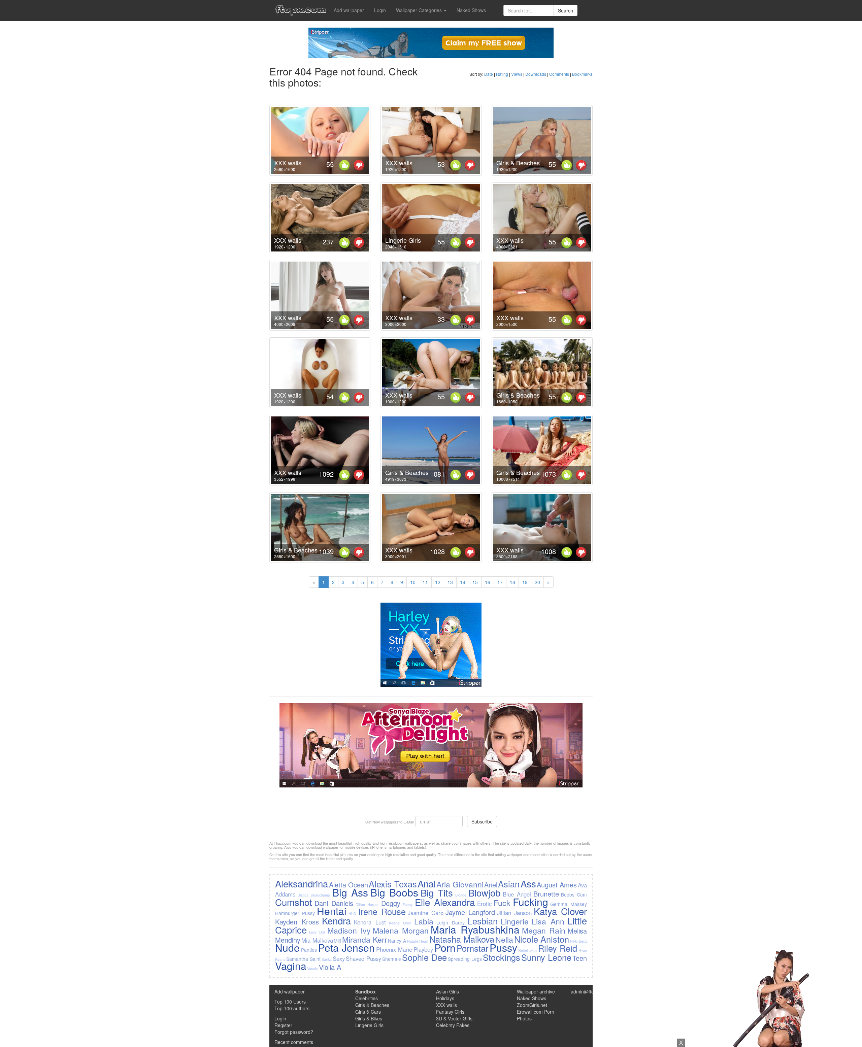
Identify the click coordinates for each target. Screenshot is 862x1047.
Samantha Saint (303, 958)
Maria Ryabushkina (475, 929)
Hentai (331, 911)
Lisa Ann (548, 921)
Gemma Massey (568, 904)
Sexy (339, 958)
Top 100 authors (291, 1008)
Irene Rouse (382, 911)
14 (462, 582)
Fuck (502, 902)
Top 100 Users (290, 1001)
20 (537, 582)
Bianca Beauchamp (314, 895)
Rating (502, 74)
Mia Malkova (317, 940)
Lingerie (515, 921)
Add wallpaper (349, 10)
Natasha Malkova (462, 939)
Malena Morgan (401, 930)
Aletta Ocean (348, 884)
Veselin (312, 968)
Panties (309, 949)
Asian (509, 884)
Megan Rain (544, 930)
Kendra (336, 920)
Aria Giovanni (459, 884)
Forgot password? (293, 1031)
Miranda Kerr (364, 939)
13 (450, 582)
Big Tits (437, 892)
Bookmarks (582, 74)
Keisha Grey (400, 922)
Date (488, 74)
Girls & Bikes (368, 1018)
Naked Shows (471, 10)
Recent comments (293, 1042)
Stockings (501, 957)
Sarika (327, 959)
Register (283, 1025)
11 (425, 582)
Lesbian (483, 921)
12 (437, 582)
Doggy (390, 903)
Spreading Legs (465, 958)
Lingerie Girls (403, 240)
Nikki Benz (578, 941)
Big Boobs (394, 892)
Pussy (503, 947)
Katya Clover (560, 911)
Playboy (423, 949)
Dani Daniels (333, 903)
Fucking (530, 901)
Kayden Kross (297, 921)
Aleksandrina (301, 883)
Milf (337, 940)
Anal (427, 883)
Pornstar (472, 948)
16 (487, 582)
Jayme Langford (470, 912)
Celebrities (366, 998)
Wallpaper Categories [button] (419, 10)
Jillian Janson (514, 913)
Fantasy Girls (450, 1011)
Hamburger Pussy (295, 913)
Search (565, 10)
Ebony (407, 904)
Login (380, 10)
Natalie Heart (418, 941)
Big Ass (350, 892)
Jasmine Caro (425, 913)
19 (525, 582)
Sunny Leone (546, 957)
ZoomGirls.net (532, 1005)
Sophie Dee (424, 957)
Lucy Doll (317, 932)
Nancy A (397, 940)
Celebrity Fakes (452, 1025)
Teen (579, 958)
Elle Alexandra (445, 902)
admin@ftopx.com (590, 991)
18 (512, 582)
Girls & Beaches (518, 162)
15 (475, 582)
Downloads (535, 74)
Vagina (290, 965)
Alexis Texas (393, 884)
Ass (528, 883)
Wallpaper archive (536, 991)
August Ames (557, 884)
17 (500, 582)
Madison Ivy (349, 930)
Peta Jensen (346, 947)
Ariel (490, 884)
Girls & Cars (368, 1011)
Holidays (445, 998)
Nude (287, 947)
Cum (582, 894)
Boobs (567, 894)
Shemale (391, 958)
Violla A (330, 967)
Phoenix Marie (394, 949)
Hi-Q (352, 913)
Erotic (484, 904)
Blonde (460, 895)
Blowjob (484, 892)
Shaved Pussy (363, 958)
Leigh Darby (450, 922)
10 (413, 582)
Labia (423, 921)
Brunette (546, 894)
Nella (504, 939)
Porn (445, 947)
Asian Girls (447, 991)
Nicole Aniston (541, 939)
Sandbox (365, 991)
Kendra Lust (370, 922)
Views (516, 74)
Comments (559, 74)
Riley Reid (557, 948)
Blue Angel (517, 894)
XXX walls (287, 162)
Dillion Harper (367, 904)
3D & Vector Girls (454, 1018)
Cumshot (293, 902)
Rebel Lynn (527, 950)
